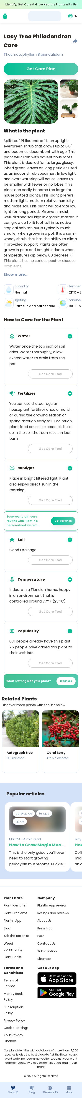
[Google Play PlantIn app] (57, 992)
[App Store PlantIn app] (57, 978)
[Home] (5, 16)
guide (20, 821)
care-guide (24, 813)
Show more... (16, 274)
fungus (44, 813)
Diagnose (66, 681)
